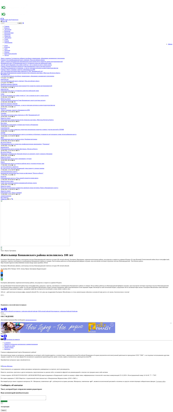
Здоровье (3, 113)
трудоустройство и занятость (9, 166)
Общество (7, 36)
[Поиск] (6, 21)
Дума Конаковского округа (9, 171)
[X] (2, 275)
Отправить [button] (4, 401)
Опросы (6, 52)
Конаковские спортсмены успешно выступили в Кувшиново (19, 124)
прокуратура (4, 79)
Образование (8, 42)
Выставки (4, 123)
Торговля (7, 50)
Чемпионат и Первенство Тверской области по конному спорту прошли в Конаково (26, 154)
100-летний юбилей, (7, 311)
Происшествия (8, 33)
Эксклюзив (7, 29)
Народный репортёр (10, 53)
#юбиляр (74, 311)
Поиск (3, 162)
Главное (6, 26)
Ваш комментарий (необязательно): (15, 393)
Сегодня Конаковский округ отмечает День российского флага (20, 81)
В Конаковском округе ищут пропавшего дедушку (16, 158)
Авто (5, 49)
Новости (7, 28)
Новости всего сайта (7, 181)
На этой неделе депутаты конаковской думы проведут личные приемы (22, 168)
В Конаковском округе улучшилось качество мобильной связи (20, 90)
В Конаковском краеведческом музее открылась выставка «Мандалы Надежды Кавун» (27, 120)
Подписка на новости (13, 339)
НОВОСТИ (6, 74)
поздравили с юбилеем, (20, 311)
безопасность (5, 147)
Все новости (4, 197)
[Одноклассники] (2, 271)
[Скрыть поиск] (23, 23)
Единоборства (5, 128)
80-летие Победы (6, 142)
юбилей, (30, 311)
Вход (3, 21)
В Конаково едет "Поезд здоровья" (11, 192)
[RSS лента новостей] (5, 339)
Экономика (7, 37)
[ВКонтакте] (2, 273)
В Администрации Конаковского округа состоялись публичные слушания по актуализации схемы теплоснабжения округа (38, 134)
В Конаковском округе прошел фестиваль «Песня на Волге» (19, 149)
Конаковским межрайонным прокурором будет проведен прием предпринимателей (26, 86)
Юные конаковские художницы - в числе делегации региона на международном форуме (28, 105)
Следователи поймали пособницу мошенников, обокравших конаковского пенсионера (27, 76)
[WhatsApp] (2, 279)
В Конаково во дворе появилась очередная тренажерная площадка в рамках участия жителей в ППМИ (32, 129)
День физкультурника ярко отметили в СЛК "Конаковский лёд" (20, 115)
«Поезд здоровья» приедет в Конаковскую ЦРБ (15, 110)
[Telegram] (2, 277)
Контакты (7, 349)
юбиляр (35, 311)
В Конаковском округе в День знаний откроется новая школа (19, 178)
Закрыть (3, 410)
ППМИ (3, 132)
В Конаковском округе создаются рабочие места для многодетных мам (22, 163)
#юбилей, (69, 311)
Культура (7, 47)
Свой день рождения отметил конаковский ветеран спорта (19, 183)
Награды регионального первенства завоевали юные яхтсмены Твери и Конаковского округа (29, 188)
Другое (6, 55)
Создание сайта (160, 381)
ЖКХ (2, 137)
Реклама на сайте (9, 346)
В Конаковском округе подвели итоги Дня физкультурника (19, 139)
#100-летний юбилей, (44, 311)
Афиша (170, 44)
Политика (7, 34)
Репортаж (7, 31)
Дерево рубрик (9, 347)
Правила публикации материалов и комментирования (21, 344)
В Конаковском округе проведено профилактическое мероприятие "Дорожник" (25, 144)
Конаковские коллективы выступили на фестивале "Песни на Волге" (22, 173)
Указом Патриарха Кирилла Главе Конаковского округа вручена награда (23, 100)
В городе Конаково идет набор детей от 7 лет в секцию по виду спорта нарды (25, 95)
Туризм (6, 41)
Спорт (6, 39)
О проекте (7, 342)
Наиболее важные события (9, 84)
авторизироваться (30, 320)
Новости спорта (6, 99)
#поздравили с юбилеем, (58, 311)
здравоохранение (6, 196)
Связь (2, 94)
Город (6, 45)
